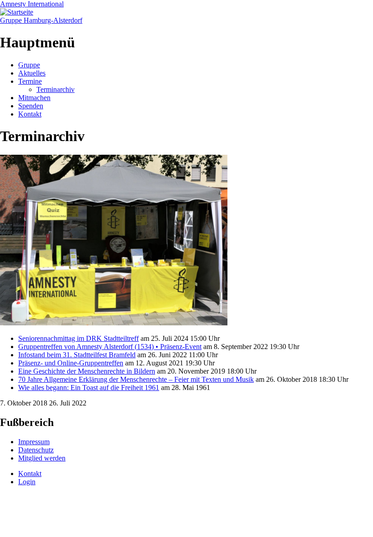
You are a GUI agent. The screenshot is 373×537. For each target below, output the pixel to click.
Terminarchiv (55, 89)
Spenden (30, 106)
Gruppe (29, 65)
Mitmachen (34, 97)
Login (26, 482)
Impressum (34, 442)
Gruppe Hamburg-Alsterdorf (41, 20)
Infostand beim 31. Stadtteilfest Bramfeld (77, 355)
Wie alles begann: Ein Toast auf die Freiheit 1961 (88, 387)
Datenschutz (36, 450)
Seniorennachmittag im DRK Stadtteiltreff (78, 338)
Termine (30, 81)
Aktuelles (31, 73)
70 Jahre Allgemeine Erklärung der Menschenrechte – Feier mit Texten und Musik (136, 379)
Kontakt (29, 114)
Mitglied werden (42, 458)
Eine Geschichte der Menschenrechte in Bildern (86, 371)
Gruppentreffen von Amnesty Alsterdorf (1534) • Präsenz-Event (110, 346)
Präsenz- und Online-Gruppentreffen (70, 363)
